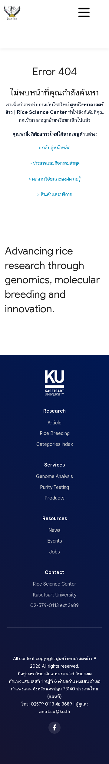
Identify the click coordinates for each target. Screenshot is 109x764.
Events (54, 541)
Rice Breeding (55, 433)
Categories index (54, 444)
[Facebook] (54, 728)
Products (54, 498)
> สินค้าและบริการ (54, 194)
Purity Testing (54, 487)
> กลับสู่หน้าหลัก (54, 148)
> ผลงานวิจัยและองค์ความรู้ (54, 179)
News (54, 530)
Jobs (54, 552)
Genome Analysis (54, 476)
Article (54, 423)
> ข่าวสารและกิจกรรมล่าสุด (54, 163)
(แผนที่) (54, 696)
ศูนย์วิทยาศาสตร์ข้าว (74, 658)
